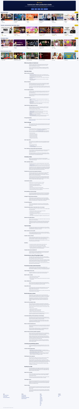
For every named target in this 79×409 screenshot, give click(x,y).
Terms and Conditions (6, 395)
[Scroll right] (77, 18)
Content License (5, 396)
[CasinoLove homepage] (39, 2)
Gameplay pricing (24, 396)
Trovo (40, 404)
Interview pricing (24, 395)
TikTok (41, 396)
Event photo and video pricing (25, 397)
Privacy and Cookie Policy (6, 397)
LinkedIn (41, 397)
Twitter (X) (41, 399)
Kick (40, 405)
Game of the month (24, 398)
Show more (76, 12)
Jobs (58, 396)
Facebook (41, 398)
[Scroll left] (1, 18)
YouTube (41, 395)
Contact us (59, 395)
